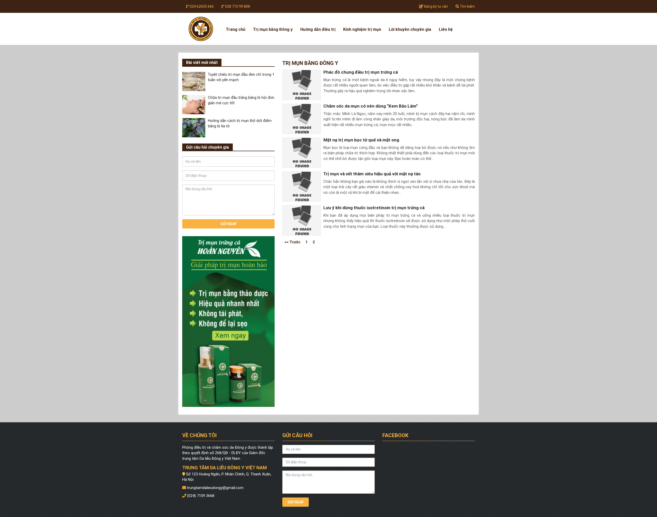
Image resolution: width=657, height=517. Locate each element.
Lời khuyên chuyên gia (410, 29)
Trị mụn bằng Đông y (273, 29)
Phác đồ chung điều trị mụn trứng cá (360, 72)
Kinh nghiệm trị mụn (362, 29)
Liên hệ (446, 29)
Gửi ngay (228, 224)
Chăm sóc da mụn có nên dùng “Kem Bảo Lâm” (370, 106)
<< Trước (292, 242)
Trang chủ (235, 29)
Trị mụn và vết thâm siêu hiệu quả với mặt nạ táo (372, 173)
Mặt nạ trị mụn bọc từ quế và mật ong (361, 139)
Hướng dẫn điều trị (317, 29)
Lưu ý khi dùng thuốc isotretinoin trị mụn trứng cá (373, 207)
